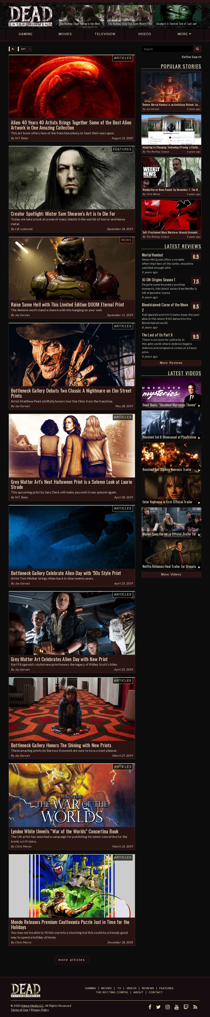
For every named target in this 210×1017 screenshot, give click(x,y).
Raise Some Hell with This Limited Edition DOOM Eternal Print (67, 304)
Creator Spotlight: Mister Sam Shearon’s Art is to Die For (63, 213)
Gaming (90, 988)
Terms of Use (19, 1009)
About (138, 992)
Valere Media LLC (32, 1005)
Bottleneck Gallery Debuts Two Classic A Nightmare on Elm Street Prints (71, 393)
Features (122, 149)
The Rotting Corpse (157, 152)
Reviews (148, 988)
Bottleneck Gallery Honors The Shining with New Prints (61, 745)
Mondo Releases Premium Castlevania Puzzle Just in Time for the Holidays (70, 924)
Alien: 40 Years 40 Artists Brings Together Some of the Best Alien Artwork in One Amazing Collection (71, 124)
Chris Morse (23, 846)
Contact (156, 992)
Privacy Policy (40, 1009)
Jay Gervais (22, 315)
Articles (122, 58)
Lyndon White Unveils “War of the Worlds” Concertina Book (64, 831)
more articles (71, 960)
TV (119, 988)
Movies (106, 988)
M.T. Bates (21, 138)
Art (23, 49)
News (126, 240)
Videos (131, 988)
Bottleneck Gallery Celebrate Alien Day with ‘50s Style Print (66, 572)
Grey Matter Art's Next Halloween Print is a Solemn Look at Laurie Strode (71, 484)
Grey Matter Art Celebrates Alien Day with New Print (59, 659)
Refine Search (191, 57)
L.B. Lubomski (24, 229)
